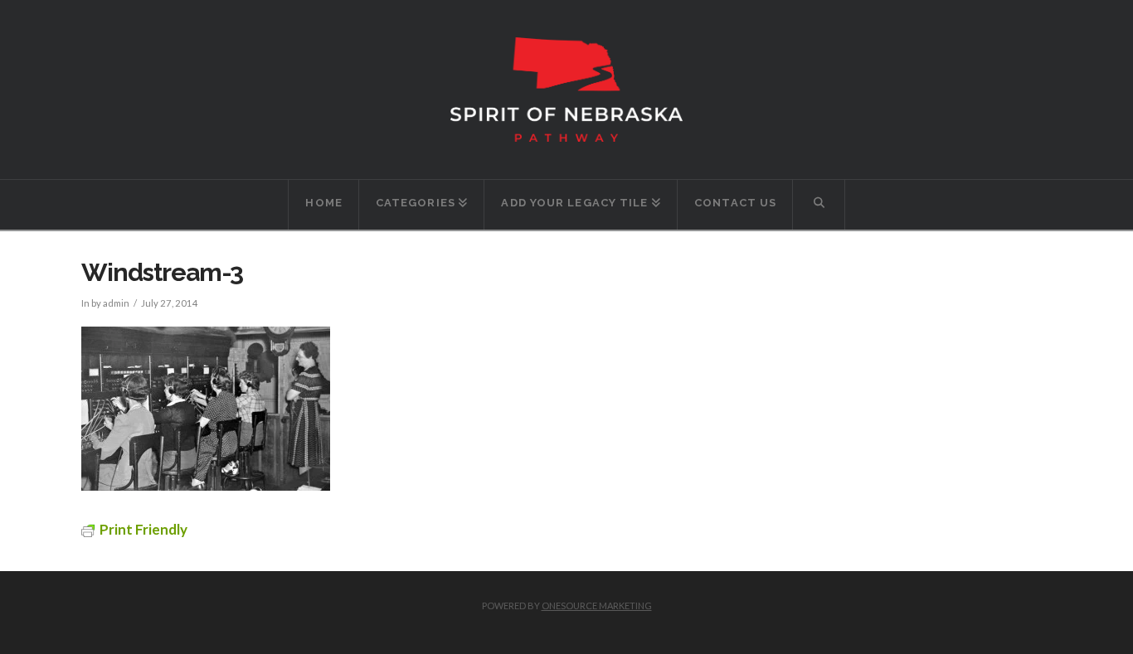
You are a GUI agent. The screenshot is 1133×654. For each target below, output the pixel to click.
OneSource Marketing (597, 605)
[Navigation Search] (818, 205)
